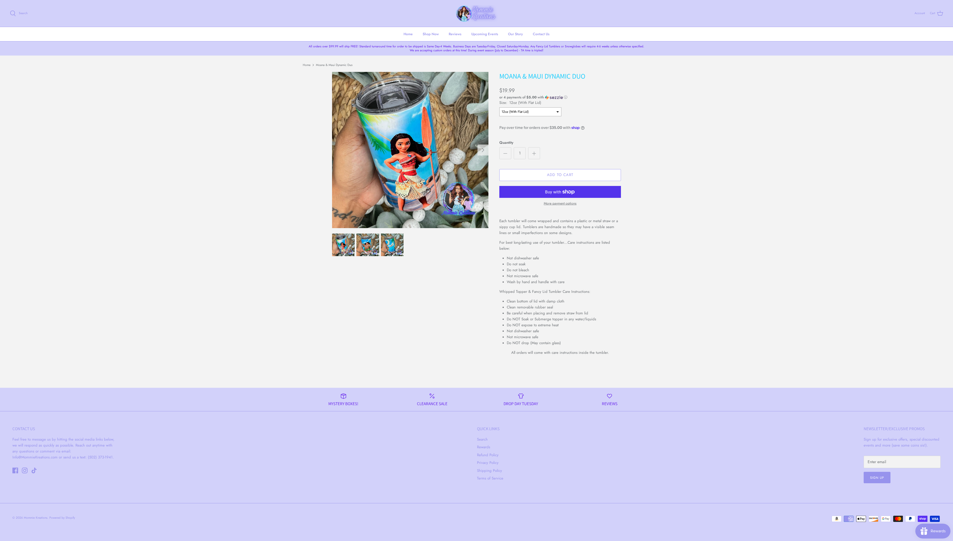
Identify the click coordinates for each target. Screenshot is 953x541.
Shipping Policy (489, 470)
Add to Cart (560, 175)
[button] (533, 97)
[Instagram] (25, 470)
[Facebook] (15, 470)
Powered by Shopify (62, 517)
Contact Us (541, 33)
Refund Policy (488, 455)
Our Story (515, 33)
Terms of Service (490, 478)
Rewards (483, 447)
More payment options (560, 203)
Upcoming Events (484, 33)
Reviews (455, 33)
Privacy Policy (488, 462)
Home (408, 33)
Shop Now (431, 33)
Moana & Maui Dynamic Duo (334, 64)
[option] (410, 150)
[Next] (482, 150)
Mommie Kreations (35, 517)
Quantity (506, 142)
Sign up (877, 477)
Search (482, 439)
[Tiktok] (34, 470)
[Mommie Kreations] (476, 13)
